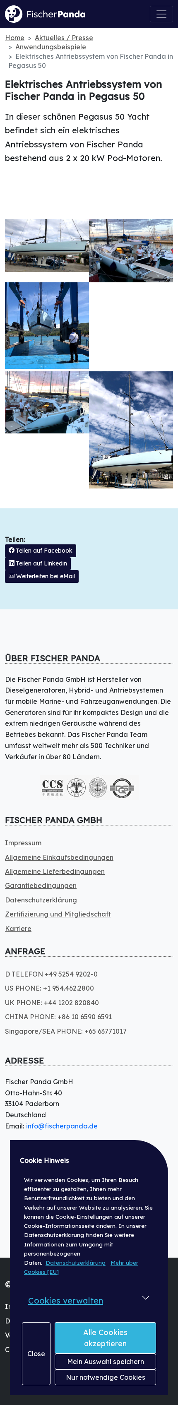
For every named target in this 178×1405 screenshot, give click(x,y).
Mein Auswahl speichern (105, 1361)
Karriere (18, 928)
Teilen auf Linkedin (40, 563)
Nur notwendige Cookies (105, 1377)
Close (36, 1354)
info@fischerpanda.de (62, 1126)
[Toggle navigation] (161, 14)
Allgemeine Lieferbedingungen (55, 871)
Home (14, 38)
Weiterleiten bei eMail (44, 576)
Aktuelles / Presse (64, 38)
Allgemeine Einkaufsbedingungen (59, 857)
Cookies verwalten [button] (65, 1300)
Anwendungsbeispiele (50, 47)
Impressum (23, 843)
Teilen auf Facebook (43, 550)
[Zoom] (47, 245)
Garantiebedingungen (41, 885)
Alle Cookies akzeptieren (105, 1338)
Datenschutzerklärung (76, 1262)
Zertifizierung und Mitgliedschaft (58, 914)
